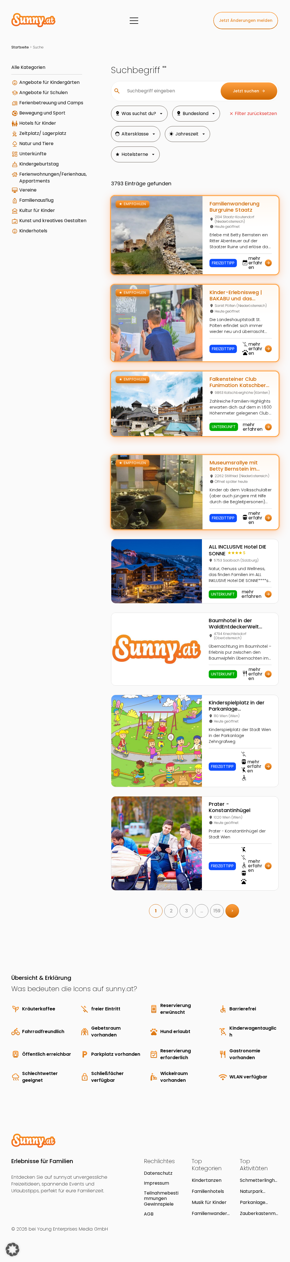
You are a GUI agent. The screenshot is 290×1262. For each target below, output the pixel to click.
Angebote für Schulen (43, 92)
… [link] (202, 911)
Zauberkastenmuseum (259, 1213)
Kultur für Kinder (37, 210)
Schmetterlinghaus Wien (259, 1180)
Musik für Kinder (209, 1202)
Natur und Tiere (36, 143)
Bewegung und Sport (42, 113)
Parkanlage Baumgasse (253, 1202)
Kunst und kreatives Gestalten (52, 220)
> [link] (232, 911)
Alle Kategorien (28, 67)
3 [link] (186, 911)
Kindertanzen (206, 1180)
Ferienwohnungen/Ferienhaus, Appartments (53, 177)
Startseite (20, 47)
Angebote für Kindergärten (49, 82)
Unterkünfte (32, 153)
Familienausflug (36, 200)
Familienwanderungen (211, 1213)
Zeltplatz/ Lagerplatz (42, 133)
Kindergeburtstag (39, 164)
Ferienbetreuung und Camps (51, 102)
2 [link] (171, 911)
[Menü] (134, 20)
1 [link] (156, 911)
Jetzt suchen (249, 91)
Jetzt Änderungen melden (245, 20)
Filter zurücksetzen (256, 113)
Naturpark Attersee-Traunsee (251, 1191)
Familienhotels (208, 1191)
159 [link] (217, 911)
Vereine (28, 190)
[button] (12, 1249)
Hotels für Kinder (37, 123)
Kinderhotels (33, 231)
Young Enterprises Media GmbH (72, 1229)
